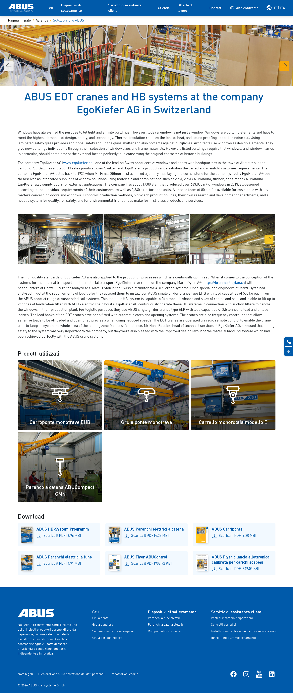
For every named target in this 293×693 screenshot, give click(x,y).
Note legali (25, 674)
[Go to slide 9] (157, 258)
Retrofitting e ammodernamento (233, 638)
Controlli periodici (223, 624)
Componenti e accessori (164, 631)
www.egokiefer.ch (77, 163)
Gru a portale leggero (107, 638)
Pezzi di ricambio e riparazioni (232, 618)
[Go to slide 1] (132, 258)
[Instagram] (246, 674)
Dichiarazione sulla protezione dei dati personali (71, 674)
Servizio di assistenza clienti (125, 8)
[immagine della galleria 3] (61, 239)
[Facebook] (233, 674)
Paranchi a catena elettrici (166, 624)
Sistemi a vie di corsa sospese (113, 631)
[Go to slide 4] (142, 258)
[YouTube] (259, 674)
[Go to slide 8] (154, 258)
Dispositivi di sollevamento (71, 8)
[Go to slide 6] (148, 258)
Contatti (215, 8)
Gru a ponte (100, 618)
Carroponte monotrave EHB (59, 422)
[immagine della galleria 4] (147, 239)
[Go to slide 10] (161, 258)
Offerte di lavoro (185, 8)
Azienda (163, 8)
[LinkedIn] (271, 674)
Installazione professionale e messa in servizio (243, 631)
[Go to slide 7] (151, 258)
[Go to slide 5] (145, 258)
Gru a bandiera (102, 624)
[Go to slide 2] (135, 258)
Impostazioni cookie (124, 674)
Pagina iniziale (19, 20)
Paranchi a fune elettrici (164, 618)
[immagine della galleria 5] (232, 239)
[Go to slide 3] (138, 258)
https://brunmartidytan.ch (224, 283)
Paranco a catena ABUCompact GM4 (60, 490)
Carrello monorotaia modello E (233, 422)
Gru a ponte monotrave (146, 422)
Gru (50, 8)
